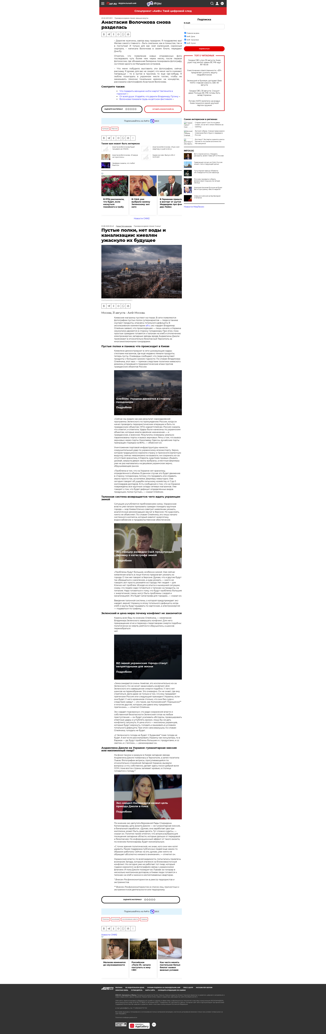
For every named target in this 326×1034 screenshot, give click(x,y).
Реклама (118, 987)
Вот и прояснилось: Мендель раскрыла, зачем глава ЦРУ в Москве (209, 155)
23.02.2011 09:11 (106, 18)
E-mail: (187, 23)
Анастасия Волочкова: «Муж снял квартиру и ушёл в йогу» (166, 148)
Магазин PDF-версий (204, 987)
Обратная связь (121, 990)
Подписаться (204, 49)
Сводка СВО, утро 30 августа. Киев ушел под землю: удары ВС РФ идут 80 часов (204, 62)
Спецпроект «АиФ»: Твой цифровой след (163, 10)
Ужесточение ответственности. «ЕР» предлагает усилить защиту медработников (204, 72)
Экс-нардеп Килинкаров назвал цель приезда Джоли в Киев (142, 804)
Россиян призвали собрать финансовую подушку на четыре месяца (207, 181)
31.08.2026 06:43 (107, 226)
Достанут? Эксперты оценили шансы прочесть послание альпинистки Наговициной (209, 141)
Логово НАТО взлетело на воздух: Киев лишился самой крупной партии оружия (204, 103)
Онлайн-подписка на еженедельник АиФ (163, 987)
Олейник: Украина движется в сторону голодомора (143, 400)
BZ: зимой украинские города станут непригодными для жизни (142, 665)
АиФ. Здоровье (193, 40)
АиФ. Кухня (191, 43)
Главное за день (193, 33)
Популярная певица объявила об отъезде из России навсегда (206, 171)
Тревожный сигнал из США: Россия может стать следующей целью (208, 163)
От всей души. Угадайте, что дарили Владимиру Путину (148, 96)
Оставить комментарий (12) (163, 109)
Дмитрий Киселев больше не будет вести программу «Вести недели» (208, 188)
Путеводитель (136, 990)
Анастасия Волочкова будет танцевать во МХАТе (123, 148)
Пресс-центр (188, 987)
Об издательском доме (134, 987)
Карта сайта (150, 990)
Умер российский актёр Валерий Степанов (207, 197)
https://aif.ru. (122, 1014)
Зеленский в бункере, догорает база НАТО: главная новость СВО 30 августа (204, 83)
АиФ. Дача (191, 36)
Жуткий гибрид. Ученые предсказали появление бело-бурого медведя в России (210, 133)
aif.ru (148, 325)
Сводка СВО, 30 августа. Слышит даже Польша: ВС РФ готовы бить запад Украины (204, 93)
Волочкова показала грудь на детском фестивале (145, 99)
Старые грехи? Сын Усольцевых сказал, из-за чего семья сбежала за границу (209, 125)
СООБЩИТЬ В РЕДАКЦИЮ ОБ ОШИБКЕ (172, 990)
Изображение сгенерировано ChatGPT (116, 300)
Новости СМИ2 (142, 218)
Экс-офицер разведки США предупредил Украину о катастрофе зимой (145, 553)
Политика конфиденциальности (126, 1017)
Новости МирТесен (194, 207)
